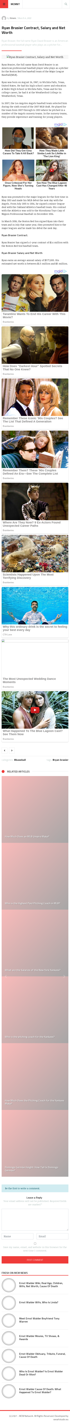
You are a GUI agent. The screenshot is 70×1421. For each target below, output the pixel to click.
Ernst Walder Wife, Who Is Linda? (38, 1302)
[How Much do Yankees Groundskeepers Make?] (35, 1076)
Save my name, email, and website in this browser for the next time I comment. (35, 1249)
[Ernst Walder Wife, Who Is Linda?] (9, 1303)
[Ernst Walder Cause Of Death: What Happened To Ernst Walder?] (9, 1391)
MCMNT (15, 4)
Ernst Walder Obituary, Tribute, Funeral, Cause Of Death (42, 1355)
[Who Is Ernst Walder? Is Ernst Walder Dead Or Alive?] (9, 1373)
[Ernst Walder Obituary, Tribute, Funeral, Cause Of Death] (9, 1356)
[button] (6, 976)
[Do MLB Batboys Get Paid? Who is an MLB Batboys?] (35, 876)
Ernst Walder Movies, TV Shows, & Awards (39, 1337)
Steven (13, 18)
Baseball (21, 760)
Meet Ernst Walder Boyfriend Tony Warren (39, 1319)
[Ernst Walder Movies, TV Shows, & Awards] (9, 1338)
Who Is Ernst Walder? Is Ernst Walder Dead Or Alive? (41, 1372)
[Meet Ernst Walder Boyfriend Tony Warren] (9, 1321)
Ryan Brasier (61, 760)
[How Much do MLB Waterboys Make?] (35, 809)
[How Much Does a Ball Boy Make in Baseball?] (35, 943)
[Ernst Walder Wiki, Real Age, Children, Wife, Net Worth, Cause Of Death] (9, 1285)
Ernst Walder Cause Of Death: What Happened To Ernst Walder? (40, 1390)
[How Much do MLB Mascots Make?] (35, 1009)
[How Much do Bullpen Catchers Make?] (35, 1143)
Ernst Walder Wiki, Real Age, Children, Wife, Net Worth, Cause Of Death (41, 1284)
